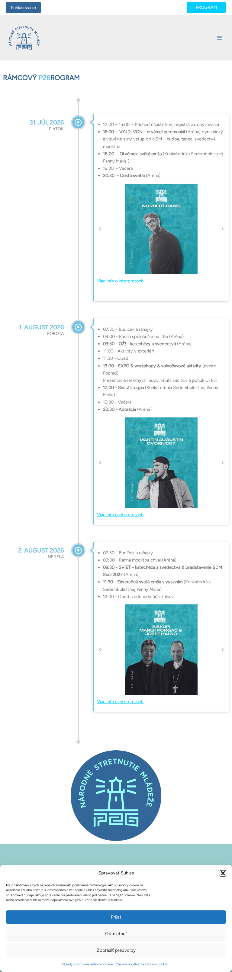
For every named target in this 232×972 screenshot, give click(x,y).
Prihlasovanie (23, 7)
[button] (223, 873)
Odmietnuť (116, 933)
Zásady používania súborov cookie (87, 964)
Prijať (116, 917)
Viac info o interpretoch (120, 281)
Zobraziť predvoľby (116, 950)
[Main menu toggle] (219, 37)
